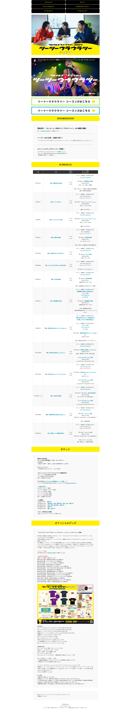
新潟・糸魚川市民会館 (56, 395)
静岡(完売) (59, 503)
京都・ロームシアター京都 (56, 219)
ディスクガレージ (88, 269)
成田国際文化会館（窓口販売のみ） (85, 291)
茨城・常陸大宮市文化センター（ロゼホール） (56, 328)
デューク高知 (88, 254)
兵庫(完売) (50, 503)
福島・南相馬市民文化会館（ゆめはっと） (56, 414)
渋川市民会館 (88, 278)
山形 (52, 508)
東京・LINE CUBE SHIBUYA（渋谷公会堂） (56, 265)
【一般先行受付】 (41, 486)
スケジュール (48, 2)
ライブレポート (48, 11)
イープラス (85, 297)
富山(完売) (56, 505)
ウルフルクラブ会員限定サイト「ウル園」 (55, 481)
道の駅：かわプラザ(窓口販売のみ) (85, 319)
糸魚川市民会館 (91, 393)
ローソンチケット (85, 295)
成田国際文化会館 (88, 301)
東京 (67, 503)
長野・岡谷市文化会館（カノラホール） (55, 352)
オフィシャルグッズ (48, 6)
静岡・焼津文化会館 (56, 237)
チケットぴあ (85, 293)
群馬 (70, 503)
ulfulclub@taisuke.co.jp (70, 483)
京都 (55, 503)
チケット (82, 2)
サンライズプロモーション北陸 (85, 357)
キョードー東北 (88, 413)
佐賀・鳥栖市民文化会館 (56, 183)
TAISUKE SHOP (46, 131)
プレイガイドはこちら (85, 177)
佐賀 (48, 501)
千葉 (49, 505)
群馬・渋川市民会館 (56, 279)
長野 (49, 506)
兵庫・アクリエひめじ (56, 201)
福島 (49, 508)
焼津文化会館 (88, 237)
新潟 (61, 505)
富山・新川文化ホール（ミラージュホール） (55, 374)
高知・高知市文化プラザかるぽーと (55, 253)
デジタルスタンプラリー (82, 6)
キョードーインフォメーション (88, 201)
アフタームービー (82, 11)
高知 (64, 503)
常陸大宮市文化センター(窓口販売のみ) (85, 317)
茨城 (52, 505)
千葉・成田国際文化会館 (56, 301)
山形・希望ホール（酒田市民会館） (55, 433)
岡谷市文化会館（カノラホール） (89, 349)
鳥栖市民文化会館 (88, 181)
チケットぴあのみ (85, 231)
